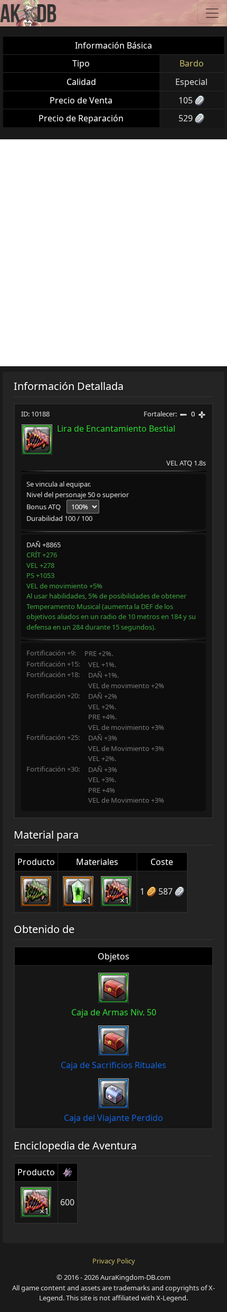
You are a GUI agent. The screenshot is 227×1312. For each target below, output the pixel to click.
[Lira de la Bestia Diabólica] (36, 891)
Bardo (191, 63)
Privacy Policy (113, 1261)
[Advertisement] (113, 252)
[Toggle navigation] (212, 13)
